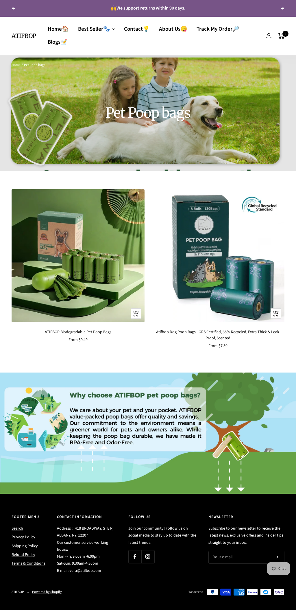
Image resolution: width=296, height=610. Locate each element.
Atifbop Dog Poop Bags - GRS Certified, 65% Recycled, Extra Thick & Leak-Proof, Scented (218, 335)
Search (17, 528)
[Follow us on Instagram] (147, 556)
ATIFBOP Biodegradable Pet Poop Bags (78, 332)
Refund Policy (23, 555)
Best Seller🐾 (94, 29)
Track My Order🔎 (218, 29)
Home (16, 64)
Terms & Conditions (28, 563)
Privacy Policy (23, 537)
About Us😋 (173, 29)
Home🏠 (58, 29)
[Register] (277, 557)
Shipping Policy (25, 546)
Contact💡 (137, 29)
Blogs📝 (57, 42)
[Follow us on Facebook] (134, 556)
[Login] (268, 35)
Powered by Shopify (47, 591)
